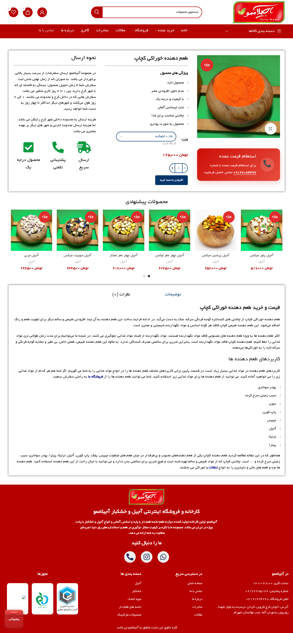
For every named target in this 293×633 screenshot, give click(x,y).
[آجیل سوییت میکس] (77, 230)
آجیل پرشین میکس (215, 255)
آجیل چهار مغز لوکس (169, 255)
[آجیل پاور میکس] (261, 230)
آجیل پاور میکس (261, 255)
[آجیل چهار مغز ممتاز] (123, 230)
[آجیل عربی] (31, 230)
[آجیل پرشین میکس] (215, 230)
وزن (185, 139)
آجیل (261, 262)
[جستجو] (97, 12)
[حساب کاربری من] (42, 12)
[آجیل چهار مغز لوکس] (169, 230)
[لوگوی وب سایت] (258, 13)
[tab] (173, 295)
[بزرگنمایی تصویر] (270, 128)
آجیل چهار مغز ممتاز (123, 255)
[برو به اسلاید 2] (144, 276)
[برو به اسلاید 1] (149, 276)
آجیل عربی (31, 255)
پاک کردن (168, 143)
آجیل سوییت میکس (77, 255)
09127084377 (244, 172)
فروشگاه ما (95, 377)
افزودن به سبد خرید (171, 180)
